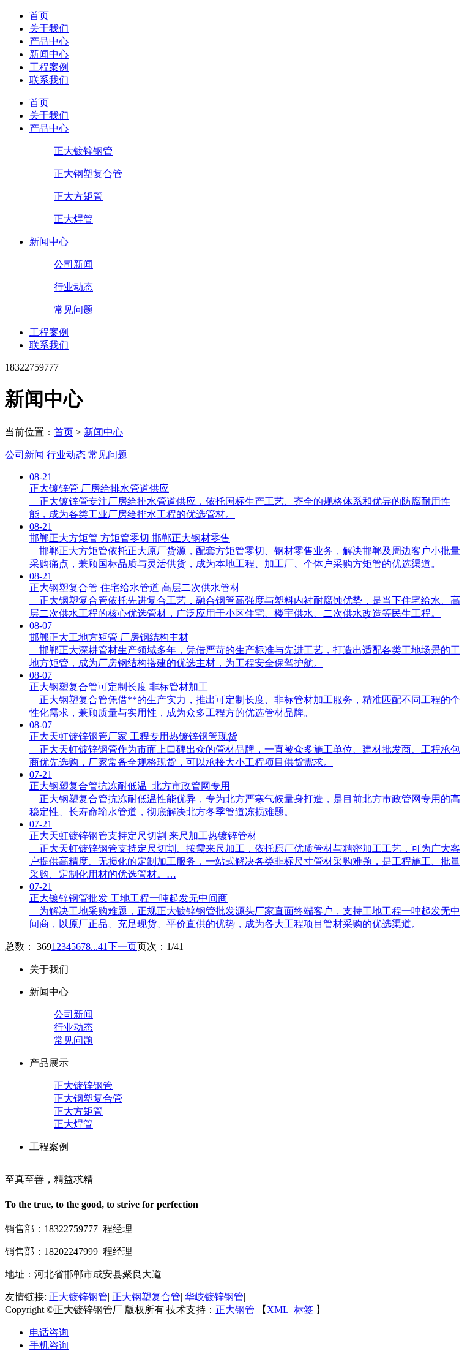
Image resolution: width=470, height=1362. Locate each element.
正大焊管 (73, 219)
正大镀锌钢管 (83, 151)
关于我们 (49, 28)
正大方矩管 (78, 196)
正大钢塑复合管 (88, 173)
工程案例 (49, 67)
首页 (39, 15)
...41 (99, 946)
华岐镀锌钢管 (214, 1297)
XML (278, 1309)
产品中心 (49, 41)
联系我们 (49, 80)
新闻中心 (49, 54)
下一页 (122, 946)
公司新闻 (73, 264)
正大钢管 (235, 1309)
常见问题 (73, 309)
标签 (305, 1309)
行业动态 (73, 287)
